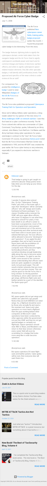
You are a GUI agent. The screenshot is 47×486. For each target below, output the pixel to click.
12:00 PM (15, 190)
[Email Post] (8, 161)
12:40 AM (15, 341)
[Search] (43, 5)
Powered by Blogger (25, 477)
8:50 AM (15, 362)
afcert (10, 166)
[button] (43, 17)
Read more (40, 404)
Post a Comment (11, 367)
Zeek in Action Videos (13, 384)
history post (35, 139)
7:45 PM (15, 286)
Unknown (15, 176)
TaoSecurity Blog (23, 4)
